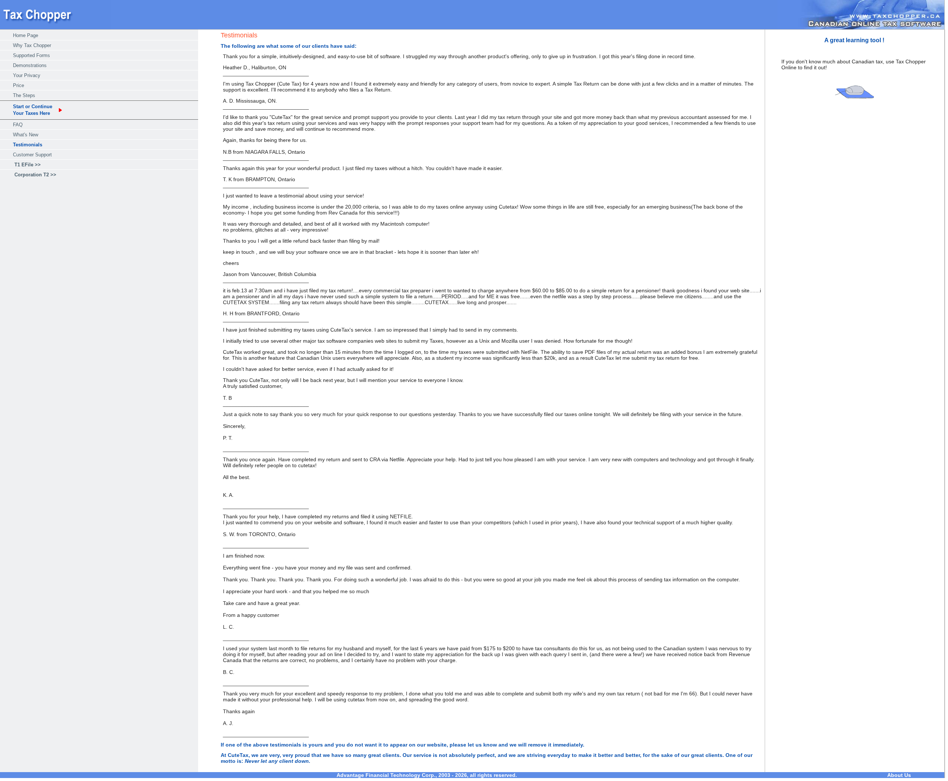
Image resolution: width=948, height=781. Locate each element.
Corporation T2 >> (35, 174)
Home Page (25, 35)
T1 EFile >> (27, 164)
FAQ (18, 124)
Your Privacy (26, 75)
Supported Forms (31, 55)
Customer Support (32, 154)
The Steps (24, 95)
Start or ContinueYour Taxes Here (32, 110)
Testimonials (27, 144)
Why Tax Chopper (32, 45)
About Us (899, 775)
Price (18, 85)
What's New (25, 134)
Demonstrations (30, 65)
